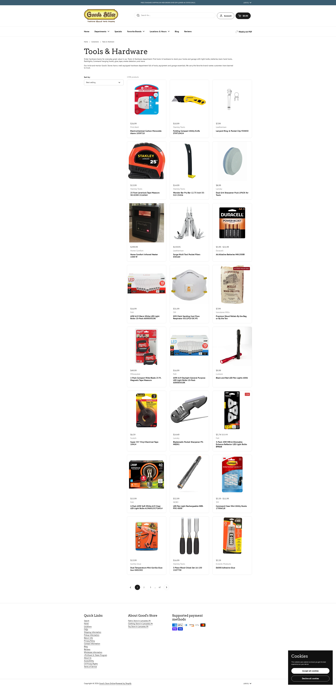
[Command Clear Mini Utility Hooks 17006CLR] (232, 474)
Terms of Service (90, 666)
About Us (87, 658)
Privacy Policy (89, 641)
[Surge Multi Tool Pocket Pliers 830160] (189, 222)
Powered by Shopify (123, 683)
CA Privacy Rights (91, 664)
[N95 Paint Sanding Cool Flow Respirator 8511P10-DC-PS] (189, 284)
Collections (95, 42)
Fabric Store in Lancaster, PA (139, 621)
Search (86, 621)
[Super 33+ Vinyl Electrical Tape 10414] (146, 410)
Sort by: (87, 77)
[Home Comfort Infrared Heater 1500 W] (146, 222)
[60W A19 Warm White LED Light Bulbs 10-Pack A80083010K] (146, 284)
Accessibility (89, 661)
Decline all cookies (310, 678)
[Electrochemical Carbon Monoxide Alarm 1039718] (146, 99)
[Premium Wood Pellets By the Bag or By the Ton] (232, 284)
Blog (86, 646)
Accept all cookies (310, 670)
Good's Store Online (107, 683)
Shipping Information (92, 632)
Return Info (88, 638)
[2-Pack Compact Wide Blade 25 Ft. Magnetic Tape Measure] (146, 346)
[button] (243, 15)
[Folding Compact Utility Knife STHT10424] (189, 99)
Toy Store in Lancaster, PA (138, 626)
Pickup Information (91, 635)
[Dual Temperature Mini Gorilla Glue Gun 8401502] (146, 536)
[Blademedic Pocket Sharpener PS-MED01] (189, 410)
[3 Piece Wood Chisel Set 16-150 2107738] (189, 536)
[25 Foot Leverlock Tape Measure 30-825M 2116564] (146, 161)
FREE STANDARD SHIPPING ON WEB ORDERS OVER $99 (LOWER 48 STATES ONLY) (168, 2)
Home (86, 42)
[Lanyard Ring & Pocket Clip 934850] (232, 99)
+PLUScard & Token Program (95, 655)
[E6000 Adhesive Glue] (232, 536)
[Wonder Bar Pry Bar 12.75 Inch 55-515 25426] (189, 161)
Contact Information (92, 643)
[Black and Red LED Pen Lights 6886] (232, 346)
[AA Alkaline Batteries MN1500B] (232, 222)
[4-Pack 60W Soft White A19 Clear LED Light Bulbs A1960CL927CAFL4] (146, 474)
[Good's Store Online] (101, 15)
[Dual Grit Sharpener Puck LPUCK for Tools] (232, 161)
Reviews (87, 649)
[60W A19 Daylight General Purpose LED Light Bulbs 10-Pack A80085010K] (189, 346)
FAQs (86, 629)
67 (160, 587)
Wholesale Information (93, 652)
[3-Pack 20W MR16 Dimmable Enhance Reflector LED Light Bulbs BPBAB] (232, 410)
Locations (88, 626)
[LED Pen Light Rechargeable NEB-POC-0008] (189, 474)
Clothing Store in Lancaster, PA (140, 623)
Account (228, 15)
